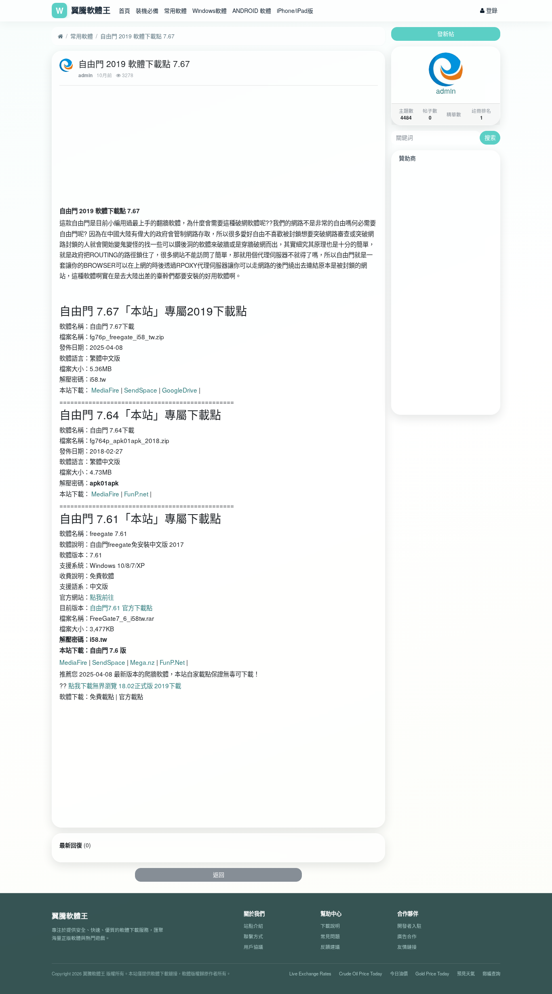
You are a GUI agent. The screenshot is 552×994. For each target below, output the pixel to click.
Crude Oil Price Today (360, 973)
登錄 (491, 10)
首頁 (124, 10)
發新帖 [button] (445, 33)
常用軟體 (175, 10)
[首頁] (60, 36)
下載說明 (330, 926)
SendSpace (140, 389)
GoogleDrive (179, 389)
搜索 (490, 137)
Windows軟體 (209, 10)
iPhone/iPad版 (295, 10)
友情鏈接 (407, 946)
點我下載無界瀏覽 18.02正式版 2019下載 (124, 685)
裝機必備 (147, 10)
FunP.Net (173, 662)
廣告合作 (407, 936)
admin (85, 75)
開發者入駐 (409, 926)
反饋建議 (330, 946)
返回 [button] (218, 874)
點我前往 (102, 597)
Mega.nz (142, 662)
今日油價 (399, 973)
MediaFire (105, 389)
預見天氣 (466, 973)
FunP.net (136, 493)
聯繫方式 (253, 936)
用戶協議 (253, 946)
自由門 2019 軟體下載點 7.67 (137, 36)
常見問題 (330, 936)
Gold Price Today (432, 973)
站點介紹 (253, 926)
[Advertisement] (218, 147)
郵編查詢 (491, 973)
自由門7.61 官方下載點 (121, 607)
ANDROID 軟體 (251, 10)
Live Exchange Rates (310, 973)
